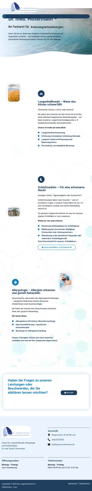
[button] (4, 16)
